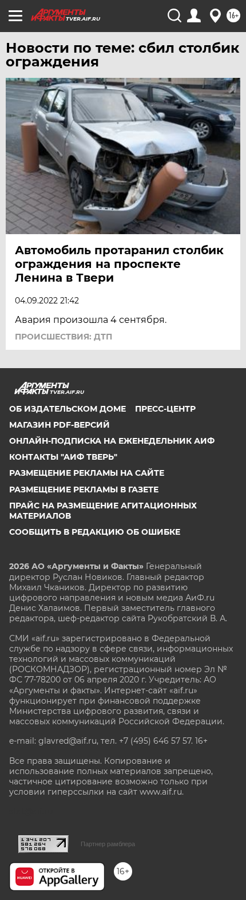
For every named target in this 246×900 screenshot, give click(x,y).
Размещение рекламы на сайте (86, 473)
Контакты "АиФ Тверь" (63, 457)
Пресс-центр (165, 409)
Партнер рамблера (108, 843)
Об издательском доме (67, 409)
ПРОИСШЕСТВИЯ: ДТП (63, 337)
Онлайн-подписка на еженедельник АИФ (112, 441)
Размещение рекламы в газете (83, 489)
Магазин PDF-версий (59, 425)
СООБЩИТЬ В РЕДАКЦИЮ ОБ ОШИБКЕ (94, 532)
